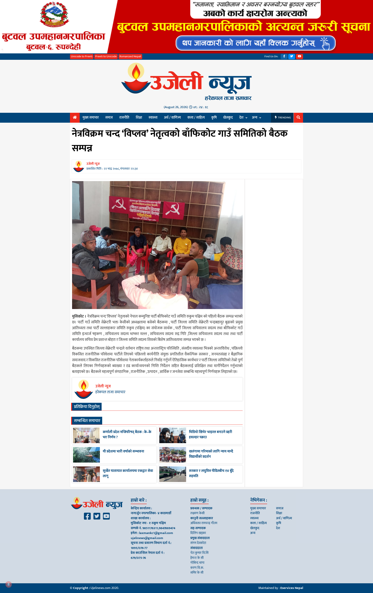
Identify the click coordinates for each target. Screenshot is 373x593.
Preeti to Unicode (106, 56)
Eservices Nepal (291, 588)
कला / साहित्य (196, 118)
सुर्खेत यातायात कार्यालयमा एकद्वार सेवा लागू (128, 473)
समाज (109, 118)
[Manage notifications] (8, 584)
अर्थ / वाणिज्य (172, 118)
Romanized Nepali (130, 56)
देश (241, 118)
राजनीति (124, 118)
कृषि (214, 118)
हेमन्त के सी (197, 558)
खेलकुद (228, 118)
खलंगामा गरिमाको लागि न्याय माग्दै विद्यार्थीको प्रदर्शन (211, 454)
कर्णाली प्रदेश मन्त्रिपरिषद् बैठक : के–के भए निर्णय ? (127, 434)
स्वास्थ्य (153, 118)
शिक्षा (139, 118)
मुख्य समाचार (91, 118)
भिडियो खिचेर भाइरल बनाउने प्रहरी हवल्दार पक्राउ (210, 434)
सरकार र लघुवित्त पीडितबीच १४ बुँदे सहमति (211, 473)
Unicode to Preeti (81, 56)
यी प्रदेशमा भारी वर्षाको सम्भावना (123, 451)
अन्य (254, 118)
